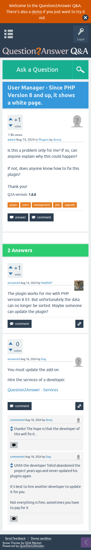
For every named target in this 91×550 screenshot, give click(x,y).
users (25, 204)
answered (14, 282)
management (42, 204)
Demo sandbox (41, 538)
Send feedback (15, 538)
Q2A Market (33, 543)
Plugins (44, 139)
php (57, 204)
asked (11, 139)
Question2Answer (32, 546)
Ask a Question (37, 69)
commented (17, 419)
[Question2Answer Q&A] (45, 49)
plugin (13, 204)
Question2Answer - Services (33, 389)
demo (37, 11)
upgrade (70, 204)
